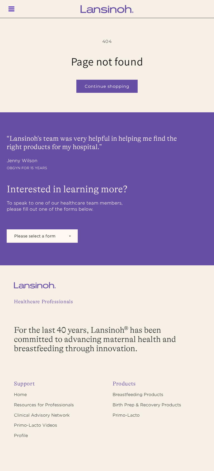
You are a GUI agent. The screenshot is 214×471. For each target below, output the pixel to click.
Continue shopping (107, 86)
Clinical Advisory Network (42, 415)
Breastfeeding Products (138, 394)
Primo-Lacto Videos (35, 425)
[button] (14, 9)
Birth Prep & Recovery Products (147, 404)
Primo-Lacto (126, 415)
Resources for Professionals (44, 404)
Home (20, 394)
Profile (21, 435)
